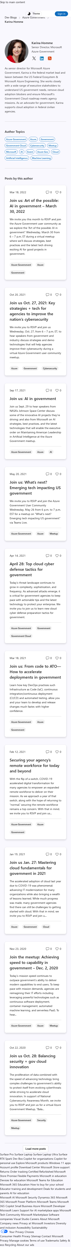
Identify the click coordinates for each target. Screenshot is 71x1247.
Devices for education (13, 1180)
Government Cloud (16, 145)
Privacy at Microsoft (31, 1223)
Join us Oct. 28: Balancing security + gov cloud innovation (32, 1061)
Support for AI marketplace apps (39, 1210)
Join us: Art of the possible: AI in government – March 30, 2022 (34, 206)
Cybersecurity (37, 145)
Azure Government (33, 17)
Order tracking (19, 1171)
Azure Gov (42, 151)
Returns (4, 1171)
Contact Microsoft (52, 1236)
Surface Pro (7, 1154)
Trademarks (52, 1240)
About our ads (25, 1245)
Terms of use (37, 1240)
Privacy (4, 1240)
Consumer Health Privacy (15, 1236)
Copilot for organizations (38, 1158)
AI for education (19, 1193)
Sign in (61, 13)
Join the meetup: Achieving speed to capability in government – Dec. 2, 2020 (34, 962)
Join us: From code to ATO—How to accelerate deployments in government (35, 671)
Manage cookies (19, 1240)
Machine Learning (41, 158)
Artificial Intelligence (17, 158)
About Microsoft (50, 1219)
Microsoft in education (53, 1176)
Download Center (29, 1167)
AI (22, 151)
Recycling (10, 1245)
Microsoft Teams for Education (45, 1180)
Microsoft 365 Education (15, 1184)
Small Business (23, 1206)
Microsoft (11, 151)
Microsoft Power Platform (21, 1202)
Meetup (53, 145)
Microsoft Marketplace (34, 1214)
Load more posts (35, 1148)
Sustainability (39, 1227)
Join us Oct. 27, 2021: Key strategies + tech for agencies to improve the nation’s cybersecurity (32, 311)
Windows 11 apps (60, 1163)
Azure (33, 139)
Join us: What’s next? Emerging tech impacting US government (35, 487)
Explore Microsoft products (32, 1163)
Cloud (55, 151)
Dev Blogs (11, 17)
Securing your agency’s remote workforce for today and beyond (34, 765)
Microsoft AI (7, 1197)
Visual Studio (21, 1219)
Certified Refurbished (40, 1171)
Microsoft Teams (47, 1202)
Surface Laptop (23, 1154)
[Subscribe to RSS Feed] (49, 59)
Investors (49, 1223)
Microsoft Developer (53, 1206)
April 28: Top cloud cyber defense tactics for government (32, 569)
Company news (9, 1223)
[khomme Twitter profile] (34, 59)
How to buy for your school (47, 1184)
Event (30, 151)
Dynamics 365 (46, 1197)
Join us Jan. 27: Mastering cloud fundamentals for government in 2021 (33, 868)
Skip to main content (12, 2)
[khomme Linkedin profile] (41, 60)
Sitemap (36, 1236)
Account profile (9, 1167)
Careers (34, 1219)
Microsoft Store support (55, 1167)
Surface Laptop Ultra (45, 1154)
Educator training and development (21, 1189)
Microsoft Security (26, 1197)
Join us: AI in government (33, 398)
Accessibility (24, 1227)
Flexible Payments (28, 1176)
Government (47, 139)
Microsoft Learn (9, 1210)
